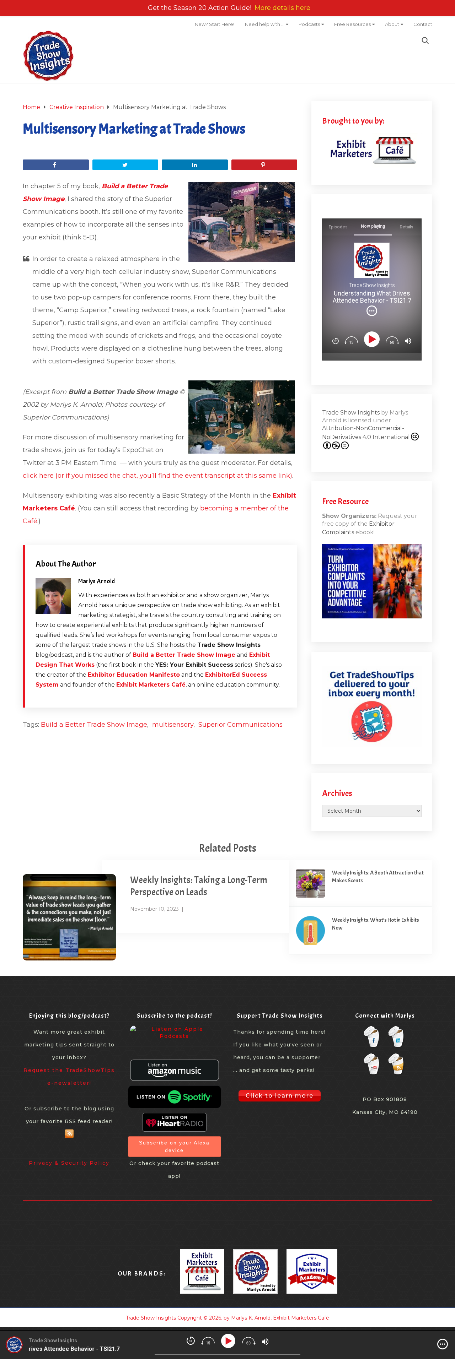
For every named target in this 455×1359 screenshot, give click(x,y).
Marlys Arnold (96, 581)
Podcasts (309, 24)
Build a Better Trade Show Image (184, 654)
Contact (422, 24)
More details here (282, 8)
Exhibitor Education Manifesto (134, 674)
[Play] (373, 339)
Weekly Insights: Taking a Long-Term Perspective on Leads (198, 886)
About (392, 24)
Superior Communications (240, 725)
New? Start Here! (214, 24)
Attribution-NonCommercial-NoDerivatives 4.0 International (366, 432)
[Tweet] (125, 164)
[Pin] (264, 164)
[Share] (56, 164)
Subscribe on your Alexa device (174, 1146)
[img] (371, 310)
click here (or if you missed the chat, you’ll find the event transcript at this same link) (157, 476)
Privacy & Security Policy (69, 1163)
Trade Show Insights (351, 412)
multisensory (172, 725)
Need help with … (264, 24)
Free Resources (352, 24)
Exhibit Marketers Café (151, 684)
